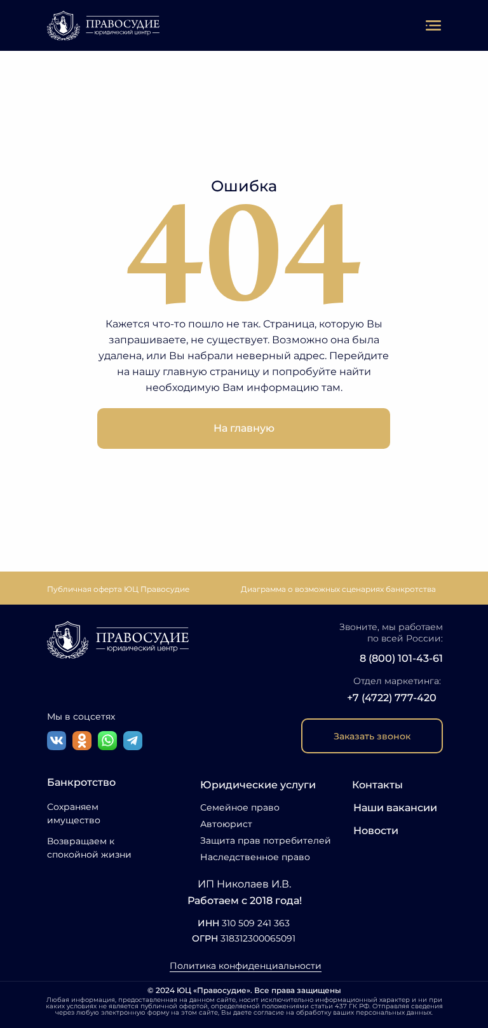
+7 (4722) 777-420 (392, 698)
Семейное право (240, 807)
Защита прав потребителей (265, 840)
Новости (375, 831)
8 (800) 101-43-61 (401, 658)
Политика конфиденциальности (246, 965)
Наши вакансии (395, 808)
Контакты (377, 785)
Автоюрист (226, 824)
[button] (372, 735)
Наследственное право (255, 857)
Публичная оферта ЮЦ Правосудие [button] (118, 589)
